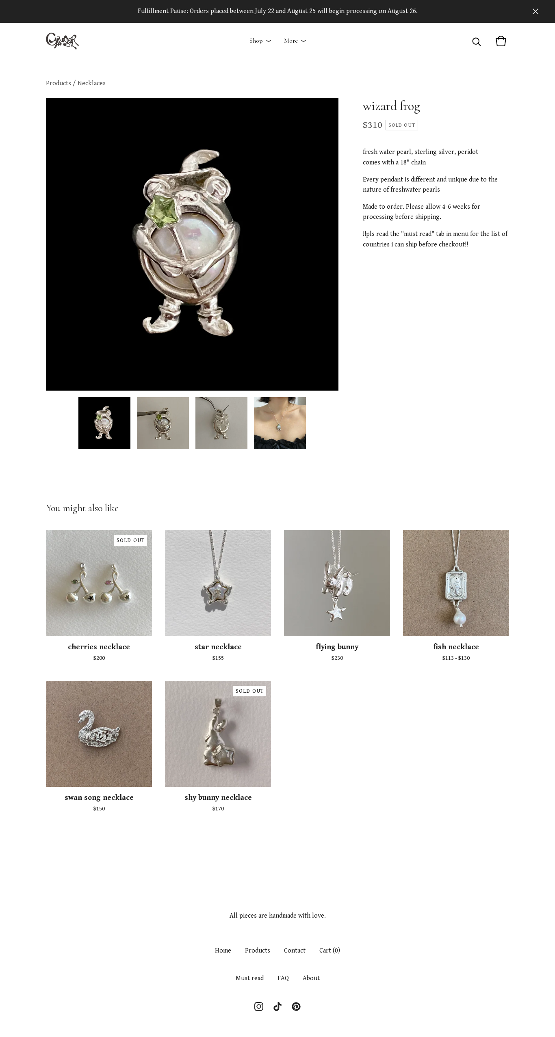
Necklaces (92, 83)
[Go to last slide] (57, 244)
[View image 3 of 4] (221, 423)
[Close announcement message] (535, 11)
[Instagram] (259, 1006)
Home (223, 951)
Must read (250, 978)
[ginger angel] (62, 41)
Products (58, 83)
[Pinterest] (296, 1006)
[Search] (476, 41)
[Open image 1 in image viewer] (192, 244)
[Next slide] (327, 244)
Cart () (329, 951)
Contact (295, 951)
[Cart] (501, 41)
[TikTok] (277, 1006)
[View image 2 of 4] (163, 423)
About (311, 978)
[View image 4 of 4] (280, 423)
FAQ (283, 978)
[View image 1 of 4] (104, 423)
